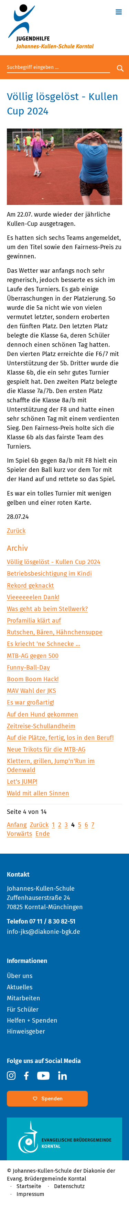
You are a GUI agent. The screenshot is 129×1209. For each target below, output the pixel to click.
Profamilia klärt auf (34, 620)
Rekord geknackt (30, 585)
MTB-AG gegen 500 (32, 656)
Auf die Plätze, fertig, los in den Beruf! (60, 738)
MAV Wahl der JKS (31, 691)
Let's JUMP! (22, 781)
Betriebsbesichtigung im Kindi (49, 573)
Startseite (29, 1186)
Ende (42, 834)
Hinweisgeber (26, 1031)
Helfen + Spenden (32, 1020)
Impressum (30, 1194)
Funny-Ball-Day (28, 667)
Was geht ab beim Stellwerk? (47, 609)
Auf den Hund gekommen (42, 714)
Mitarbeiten (23, 998)
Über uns (19, 976)
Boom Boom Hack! (32, 679)
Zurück (16, 531)
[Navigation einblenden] (118, 11)
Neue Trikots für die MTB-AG (46, 749)
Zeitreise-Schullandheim (41, 726)
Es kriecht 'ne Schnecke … (43, 644)
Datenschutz (69, 1186)
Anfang (16, 825)
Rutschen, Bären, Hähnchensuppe (55, 632)
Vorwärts (19, 834)
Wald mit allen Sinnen (38, 793)
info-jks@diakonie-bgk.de (43, 932)
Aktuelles (19, 987)
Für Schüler (23, 1009)
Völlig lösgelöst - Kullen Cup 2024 (53, 562)
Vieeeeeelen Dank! (33, 597)
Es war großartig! (30, 702)
